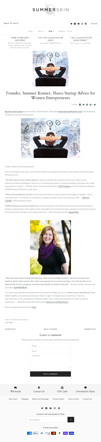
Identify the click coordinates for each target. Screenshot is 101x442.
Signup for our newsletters (51, 414)
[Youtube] (78, 24)
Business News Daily (13, 111)
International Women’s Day (70, 111)
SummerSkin (53, 428)
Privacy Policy (58, 399)
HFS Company (64, 186)
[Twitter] (71, 24)
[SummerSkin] (50, 4)
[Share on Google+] (91, 105)
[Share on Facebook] (80, 105)
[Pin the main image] (87, 105)
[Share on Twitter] (83, 105)
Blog (51, 31)
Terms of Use (73, 399)
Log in (69, 31)
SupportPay (73, 212)
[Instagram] (82, 24)
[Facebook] (75, 24)
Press (11, 322)
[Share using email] (95, 105)
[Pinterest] (86, 24)
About (41, 31)
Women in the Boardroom (57, 302)
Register (62, 31)
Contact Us (87, 399)
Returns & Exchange (40, 399)
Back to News (50, 329)
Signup (6, 23)
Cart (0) (94, 24)
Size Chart (13, 399)
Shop (31, 31)
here (34, 307)
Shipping (24, 399)
